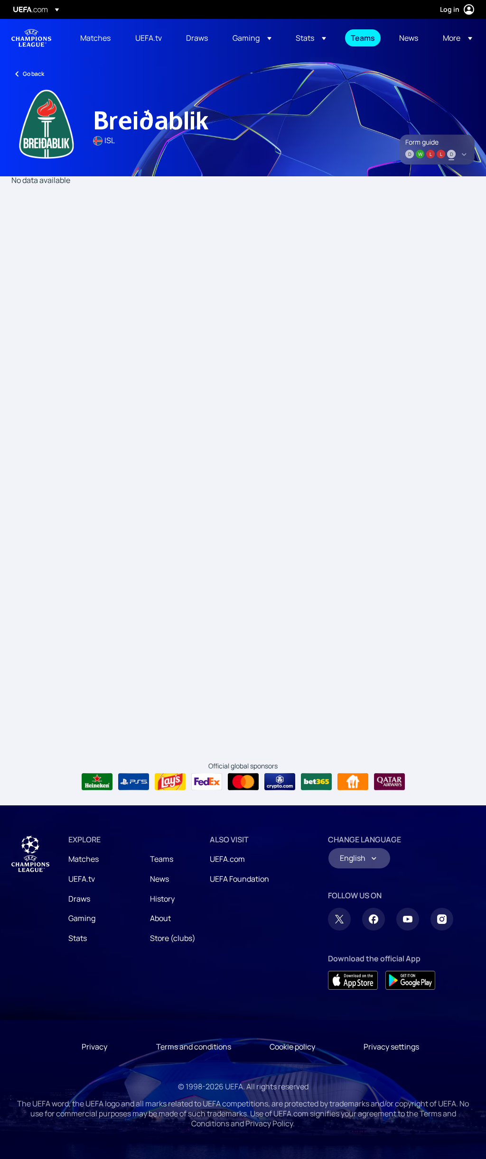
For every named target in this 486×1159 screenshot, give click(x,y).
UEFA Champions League (31, 38)
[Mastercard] (243, 781)
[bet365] (316, 781)
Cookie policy (292, 1046)
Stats (77, 938)
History (162, 899)
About (160, 918)
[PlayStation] (133, 781)
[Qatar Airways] (389, 781)
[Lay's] (170, 781)
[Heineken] (97, 781)
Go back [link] (33, 74)
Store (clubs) (173, 938)
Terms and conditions (193, 1046)
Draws (79, 899)
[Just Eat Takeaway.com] (352, 781)
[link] (95, 38)
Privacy (94, 1046)
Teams (161, 859)
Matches (83, 859)
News (159, 879)
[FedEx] (206, 781)
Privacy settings (391, 1046)
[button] (252, 38)
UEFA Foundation (239, 879)
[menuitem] (96, 38)
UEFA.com (227, 859)
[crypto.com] (279, 781)
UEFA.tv (81, 879)
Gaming (81, 918)
